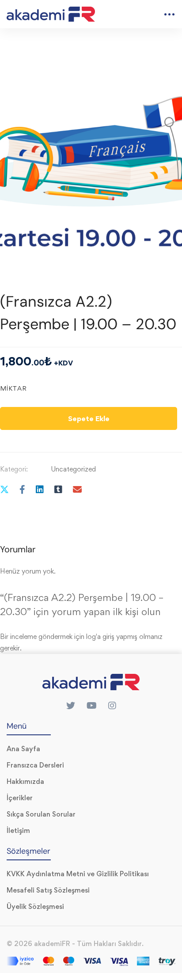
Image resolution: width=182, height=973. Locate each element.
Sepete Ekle (89, 418)
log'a (93, 636)
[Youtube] (91, 705)
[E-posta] (77, 489)
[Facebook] (22, 489)
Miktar (13, 388)
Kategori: (14, 469)
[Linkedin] (39, 489)
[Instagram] (112, 705)
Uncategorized (73, 469)
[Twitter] (71, 705)
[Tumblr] (58, 489)
